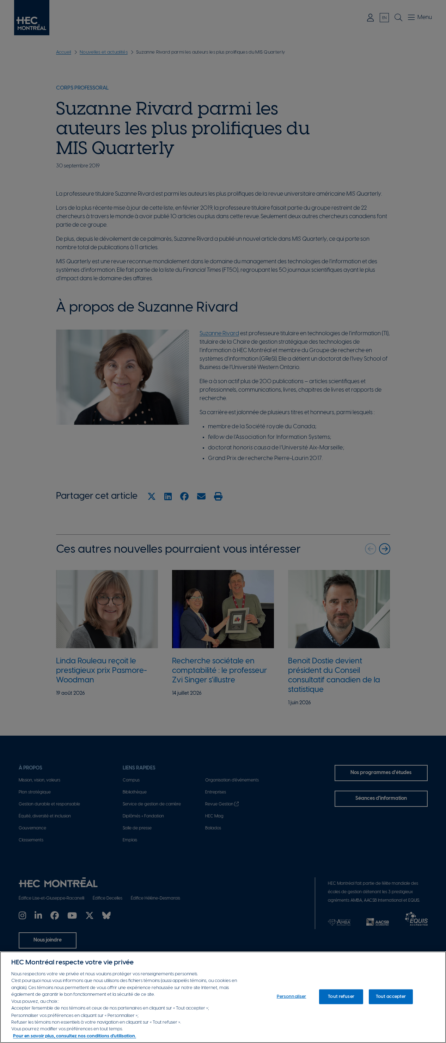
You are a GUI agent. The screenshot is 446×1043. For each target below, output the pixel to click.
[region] (223, 997)
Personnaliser (291, 996)
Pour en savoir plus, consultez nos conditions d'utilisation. (74, 1035)
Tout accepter (391, 996)
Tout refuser (341, 996)
